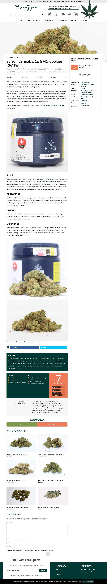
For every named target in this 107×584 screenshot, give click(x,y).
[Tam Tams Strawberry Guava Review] (53, 443)
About (58, 569)
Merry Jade (9, 57)
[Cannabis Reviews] (57, 14)
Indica (22, 57)
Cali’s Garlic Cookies (50, 105)
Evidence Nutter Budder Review (17, 507)
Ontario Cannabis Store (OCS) (88, 97)
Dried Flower (16, 57)
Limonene (84, 92)
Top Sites (73, 20)
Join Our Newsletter (87, 572)
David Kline (25, 77)
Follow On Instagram (88, 569)
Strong (83, 88)
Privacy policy (89, 581)
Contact (59, 572)
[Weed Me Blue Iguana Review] (53, 496)
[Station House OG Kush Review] (21, 443)
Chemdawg (24, 84)
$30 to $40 (84, 101)
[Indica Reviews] (63, 14)
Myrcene (90, 92)
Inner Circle (84, 20)
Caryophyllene (85, 91)
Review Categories (32, 20)
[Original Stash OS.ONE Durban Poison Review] (53, 469)
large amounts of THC (20, 96)
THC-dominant (85, 82)
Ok (83, 581)
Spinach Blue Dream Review (16, 480)
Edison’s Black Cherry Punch (45, 181)
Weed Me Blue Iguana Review (48, 507)
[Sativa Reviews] (70, 14)
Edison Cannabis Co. (87, 94)
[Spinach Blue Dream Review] (21, 469)
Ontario (83, 103)
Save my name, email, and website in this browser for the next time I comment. (31, 550)
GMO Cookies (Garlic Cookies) (87, 85)
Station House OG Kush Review (17, 455)
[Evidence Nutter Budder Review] (21, 496)
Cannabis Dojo (62, 20)
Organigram (85, 105)
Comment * (10, 522)
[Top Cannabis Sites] (76, 14)
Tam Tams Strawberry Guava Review (51, 455)
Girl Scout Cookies (59, 82)
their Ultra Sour (62, 181)
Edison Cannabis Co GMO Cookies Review (84, 59)
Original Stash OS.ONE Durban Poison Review (51, 481)
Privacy (58, 574)
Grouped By (47, 20)
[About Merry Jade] (50, 14)
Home (20, 20)
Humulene (94, 91)
